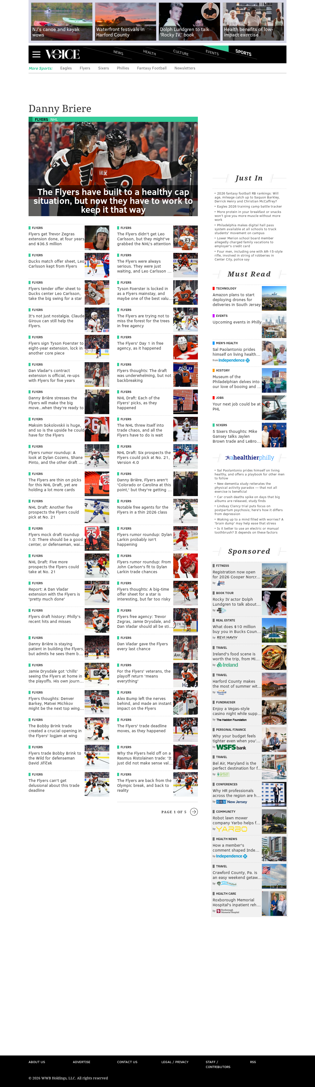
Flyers (85, 67)
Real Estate (225, 620)
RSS (253, 1061)
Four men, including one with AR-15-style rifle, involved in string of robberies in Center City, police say (249, 255)
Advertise (81, 1061)
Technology (226, 288)
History (223, 370)
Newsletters (184, 67)
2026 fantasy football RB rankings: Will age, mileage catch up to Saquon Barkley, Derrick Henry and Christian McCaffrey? (247, 197)
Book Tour (225, 593)
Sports (244, 52)
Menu (36, 54)
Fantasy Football (152, 67)
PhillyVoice (62, 54)
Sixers (103, 67)
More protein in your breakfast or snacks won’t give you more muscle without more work (248, 215)
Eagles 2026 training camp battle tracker (249, 206)
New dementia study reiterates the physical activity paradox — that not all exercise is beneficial (246, 487)
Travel (221, 647)
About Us (37, 1061)
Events (212, 52)
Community (226, 811)
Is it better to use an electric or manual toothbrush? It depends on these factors (247, 530)
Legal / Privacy (175, 1061)
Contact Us (127, 1061)
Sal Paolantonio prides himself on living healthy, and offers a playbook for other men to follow (249, 474)
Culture (181, 52)
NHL (54, 119)
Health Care (226, 893)
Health (149, 52)
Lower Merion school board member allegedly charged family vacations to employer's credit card (244, 242)
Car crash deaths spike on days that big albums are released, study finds (247, 498)
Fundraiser (225, 702)
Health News (226, 839)
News (118, 52)
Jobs (220, 397)
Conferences (226, 784)
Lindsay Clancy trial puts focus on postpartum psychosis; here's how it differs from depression (249, 509)
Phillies (123, 67)
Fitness (222, 565)
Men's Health (227, 343)
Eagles (66, 67)
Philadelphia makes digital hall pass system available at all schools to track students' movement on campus (245, 229)
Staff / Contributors (218, 1064)
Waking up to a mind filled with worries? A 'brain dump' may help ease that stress (249, 521)
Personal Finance (231, 729)
